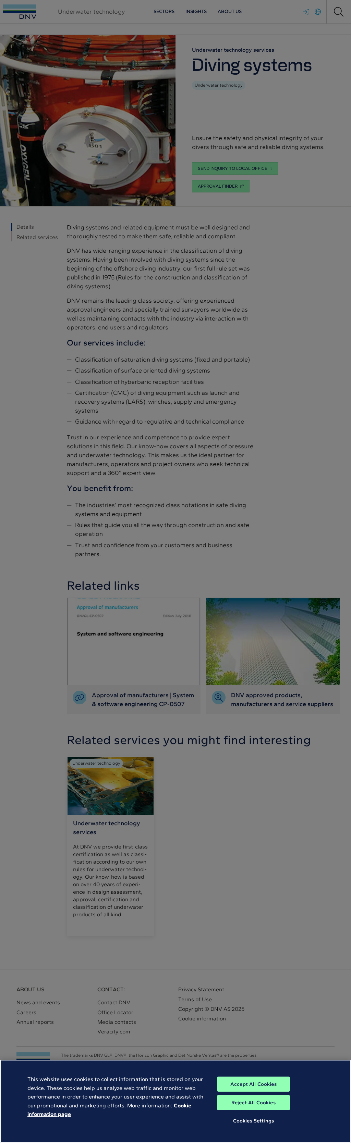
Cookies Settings (253, 1121)
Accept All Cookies (253, 1084)
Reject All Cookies (253, 1103)
